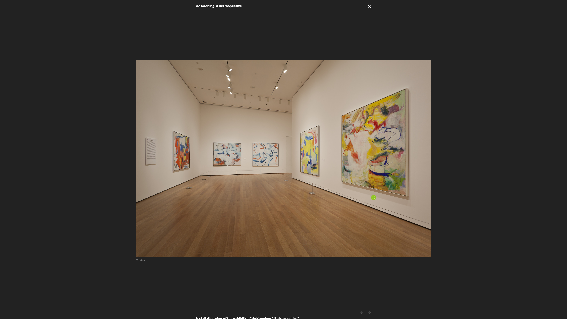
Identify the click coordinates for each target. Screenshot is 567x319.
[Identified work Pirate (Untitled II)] (373, 197)
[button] (369, 6)
